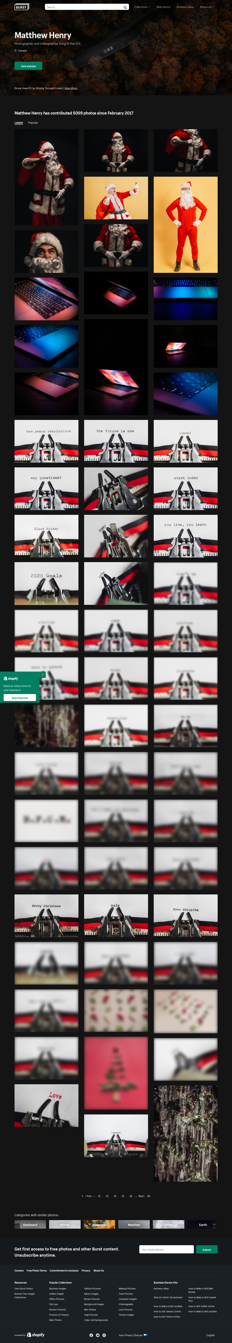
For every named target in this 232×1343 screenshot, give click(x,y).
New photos (163, 6)
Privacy (86, 1270)
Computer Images (128, 1298)
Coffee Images (56, 1293)
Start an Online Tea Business (168, 1297)
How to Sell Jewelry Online (167, 1311)
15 (123, 1196)
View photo (70, 88)
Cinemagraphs (126, 1304)
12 (99, 1196)
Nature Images (91, 1293)
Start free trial (20, 697)
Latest (19, 122)
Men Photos (90, 1309)
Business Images (57, 1288)
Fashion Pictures (92, 1288)
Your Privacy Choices (131, 1335)
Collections (140, 6)
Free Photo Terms (37, 1270)
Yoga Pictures (91, 1314)
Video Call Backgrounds (96, 1319)
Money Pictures (92, 1298)
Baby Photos (55, 1319)
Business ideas (185, 6)
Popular (33, 122)
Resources (206, 6)
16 (131, 1196)
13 (107, 1196)
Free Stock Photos (24, 1288)
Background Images (94, 1304)
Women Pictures (57, 1309)
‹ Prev (88, 1196)
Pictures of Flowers (59, 1314)
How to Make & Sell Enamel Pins (202, 1299)
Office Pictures (56, 1298)
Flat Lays (53, 1304)
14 (115, 1196)
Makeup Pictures (127, 1288)
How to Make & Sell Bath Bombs (200, 1290)
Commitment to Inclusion (64, 1270)
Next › (141, 1196)
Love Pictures (126, 1309)
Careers (19, 1270)
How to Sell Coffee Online (201, 1306)
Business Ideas (161, 1288)
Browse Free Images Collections (25, 1295)
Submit (207, 1249)
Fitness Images (126, 1314)
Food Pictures (126, 1293)
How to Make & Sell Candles (202, 1311)
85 (148, 1196)
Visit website (28, 66)
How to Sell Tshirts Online (167, 1316)
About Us (98, 1270)
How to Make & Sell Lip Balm (168, 1306)
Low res (67, 221)
